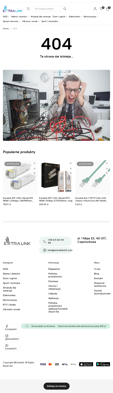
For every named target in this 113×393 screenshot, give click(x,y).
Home (6, 28)
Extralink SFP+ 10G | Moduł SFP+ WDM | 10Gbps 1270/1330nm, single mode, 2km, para (56, 201)
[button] (70, 173)
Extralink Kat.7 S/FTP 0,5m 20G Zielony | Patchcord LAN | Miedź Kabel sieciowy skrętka (90, 201)
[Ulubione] (34, 163)
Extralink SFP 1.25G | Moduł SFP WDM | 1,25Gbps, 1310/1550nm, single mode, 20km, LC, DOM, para (20, 201)
